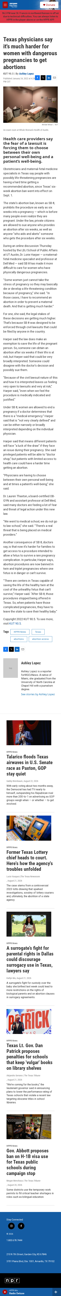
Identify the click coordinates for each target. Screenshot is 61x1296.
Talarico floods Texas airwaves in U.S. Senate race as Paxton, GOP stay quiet (30, 765)
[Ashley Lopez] (10, 668)
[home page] (13, 5)
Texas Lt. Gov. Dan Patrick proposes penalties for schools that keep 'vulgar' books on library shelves (30, 1057)
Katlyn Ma (11, 978)
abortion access (40, 639)
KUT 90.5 (15, 623)
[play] (5, 1292)
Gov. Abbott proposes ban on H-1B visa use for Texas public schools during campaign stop (28, 1162)
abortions (19, 639)
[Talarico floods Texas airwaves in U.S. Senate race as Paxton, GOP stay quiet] (29, 732)
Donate (50, 4)
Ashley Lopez (26, 73)
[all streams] (56, 1292)
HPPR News (20, 632)
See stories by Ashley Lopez (38, 694)
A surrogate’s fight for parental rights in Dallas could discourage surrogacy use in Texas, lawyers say (30, 959)
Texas (38, 632)
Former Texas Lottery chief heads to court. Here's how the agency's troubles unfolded (30, 860)
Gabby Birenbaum (15, 781)
